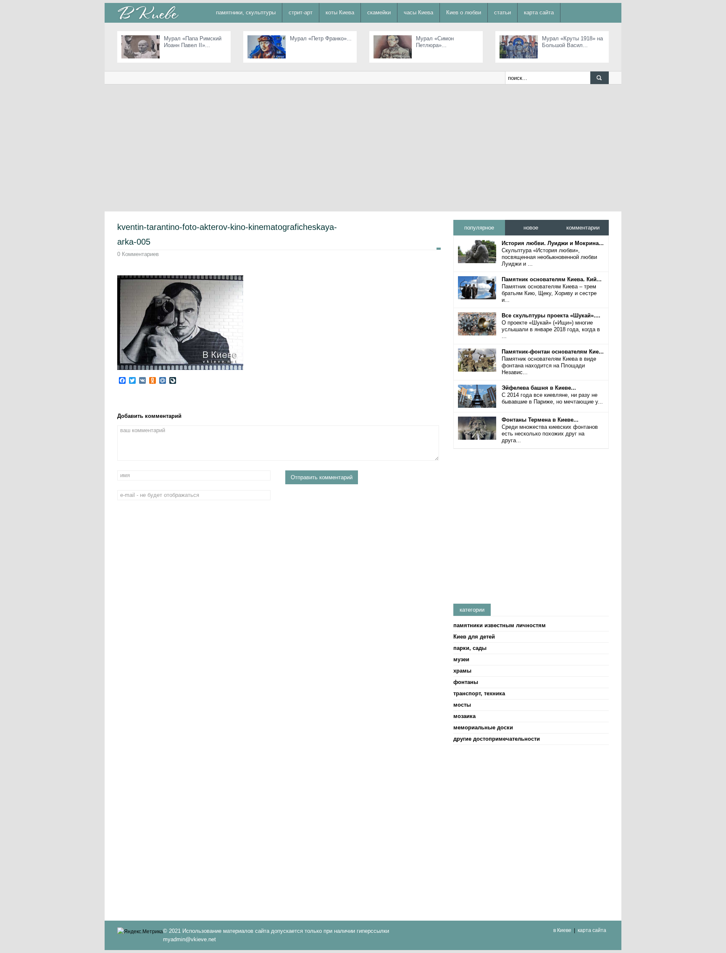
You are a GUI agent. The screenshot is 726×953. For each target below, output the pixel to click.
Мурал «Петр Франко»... (321, 38)
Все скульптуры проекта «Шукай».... (551, 315)
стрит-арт (301, 12)
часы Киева (418, 12)
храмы (462, 671)
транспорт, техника (479, 693)
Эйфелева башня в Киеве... (539, 388)
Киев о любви (463, 12)
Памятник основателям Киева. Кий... (552, 279)
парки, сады (470, 648)
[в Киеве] (148, 12)
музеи (461, 659)
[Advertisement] (363, 147)
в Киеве (562, 930)
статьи (502, 12)
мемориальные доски (483, 727)
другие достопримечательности (496, 739)
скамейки (379, 12)
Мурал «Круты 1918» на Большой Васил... (572, 41)
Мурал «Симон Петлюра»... (435, 41)
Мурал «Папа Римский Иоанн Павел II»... (192, 41)
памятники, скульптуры (246, 12)
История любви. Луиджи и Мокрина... (553, 243)
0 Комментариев (138, 254)
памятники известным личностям (499, 625)
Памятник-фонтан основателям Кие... (553, 351)
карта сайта (539, 12)
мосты (462, 705)
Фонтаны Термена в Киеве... (540, 420)
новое (530, 227)
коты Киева (340, 12)
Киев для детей (474, 637)
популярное (479, 227)
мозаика (464, 716)
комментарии (583, 227)
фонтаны (465, 682)
